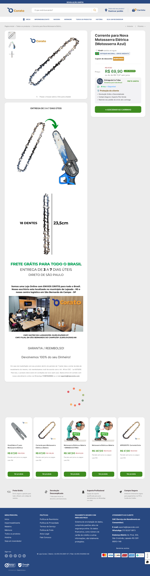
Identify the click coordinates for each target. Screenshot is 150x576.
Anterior (130, 26)
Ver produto (18, 474)
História (99, 19)
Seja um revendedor (115, 19)
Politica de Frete (46, 530)
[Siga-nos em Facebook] (6, 555)
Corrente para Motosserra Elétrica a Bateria (46, 446)
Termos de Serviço (48, 526)
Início (28, 19)
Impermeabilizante (42, 19)
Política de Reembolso (49, 519)
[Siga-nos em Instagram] (10, 555)
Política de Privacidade (49, 523)
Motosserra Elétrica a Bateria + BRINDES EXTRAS (75, 446)
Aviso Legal (44, 534)
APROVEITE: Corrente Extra (130, 445)
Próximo (141, 26)
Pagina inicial (9, 26)
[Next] (145, 448)
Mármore (68, 19)
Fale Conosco (45, 537)
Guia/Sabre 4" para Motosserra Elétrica (15, 446)
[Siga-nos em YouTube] (19, 555)
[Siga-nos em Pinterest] (15, 555)
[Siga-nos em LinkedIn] (24, 555)
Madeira (57, 19)
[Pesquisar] (95, 10)
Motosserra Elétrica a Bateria (103, 445)
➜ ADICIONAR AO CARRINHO (118, 109)
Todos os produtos (84, 19)
